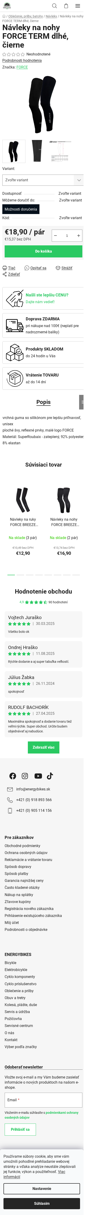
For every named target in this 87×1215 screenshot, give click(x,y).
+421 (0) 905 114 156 (34, 810)
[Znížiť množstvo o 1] (55, 235)
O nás (9, 1033)
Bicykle (10, 963)
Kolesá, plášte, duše (21, 1005)
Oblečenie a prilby (19, 991)
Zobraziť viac (44, 747)
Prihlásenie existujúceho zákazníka (33, 915)
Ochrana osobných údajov (26, 853)
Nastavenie (41, 1188)
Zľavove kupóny (18, 902)
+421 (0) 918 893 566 (34, 800)
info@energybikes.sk (33, 789)
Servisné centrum (19, 1025)
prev (5, 504)
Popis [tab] (43, 402)
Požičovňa (13, 1019)
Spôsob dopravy (18, 866)
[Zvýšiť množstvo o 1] (78, 235)
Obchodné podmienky (22, 846)
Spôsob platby (16, 873)
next (82, 504)
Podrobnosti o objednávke (26, 929)
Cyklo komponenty (20, 977)
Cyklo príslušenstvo (20, 984)
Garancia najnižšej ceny (24, 880)
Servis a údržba (17, 1012)
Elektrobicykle (16, 970)
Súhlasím (42, 1203)
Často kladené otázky (22, 887)
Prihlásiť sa (20, 1129)
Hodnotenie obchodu (43, 591)
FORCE (22, 67)
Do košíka (43, 251)
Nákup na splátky (19, 895)
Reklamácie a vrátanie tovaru (28, 860)
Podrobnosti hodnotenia (22, 60)
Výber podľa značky (21, 1047)
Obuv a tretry (15, 998)
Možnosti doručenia (21, 209)
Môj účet (12, 922)
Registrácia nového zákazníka (29, 908)
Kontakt (11, 1040)
